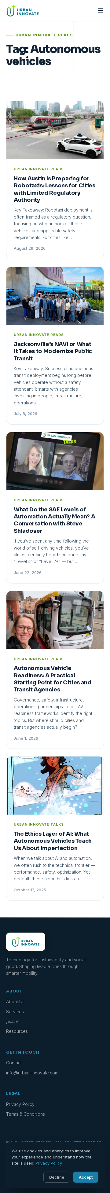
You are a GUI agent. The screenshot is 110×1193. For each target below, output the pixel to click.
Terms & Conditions (25, 1114)
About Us (15, 1001)
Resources (17, 1031)
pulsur (12, 1021)
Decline (56, 1177)
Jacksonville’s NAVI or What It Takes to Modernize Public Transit (53, 351)
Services (15, 1011)
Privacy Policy (20, 1104)
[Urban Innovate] (22, 11)
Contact (14, 1062)
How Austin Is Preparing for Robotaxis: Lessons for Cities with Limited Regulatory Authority (54, 189)
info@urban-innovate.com (32, 1072)
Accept (86, 1177)
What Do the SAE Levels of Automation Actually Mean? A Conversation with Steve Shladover (54, 520)
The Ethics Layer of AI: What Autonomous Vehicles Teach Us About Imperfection (53, 841)
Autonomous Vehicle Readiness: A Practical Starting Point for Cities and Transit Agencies (52, 679)
